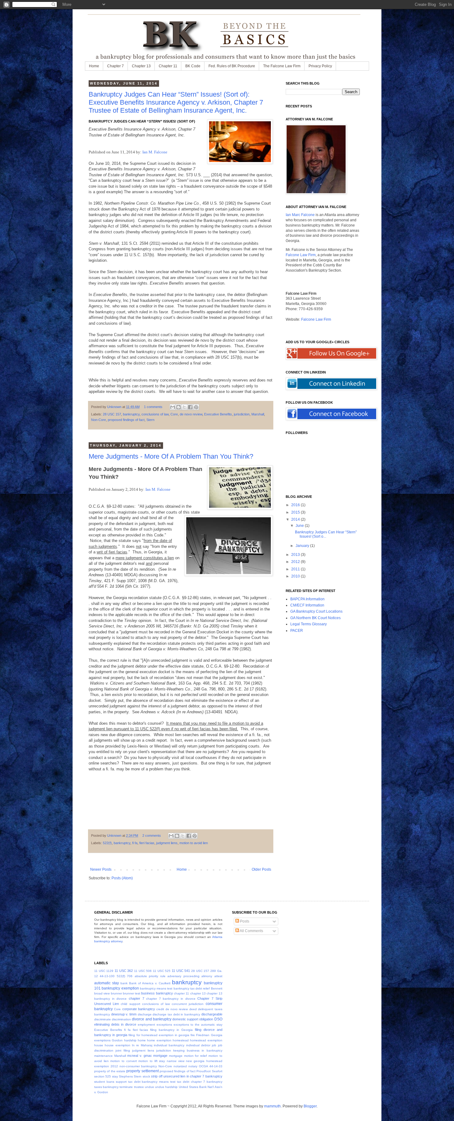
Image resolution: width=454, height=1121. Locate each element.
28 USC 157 (112, 414)
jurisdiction (242, 414)
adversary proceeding (183, 976)
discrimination (121, 1019)
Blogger (310, 1106)
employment (146, 1024)
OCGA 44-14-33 (210, 1066)
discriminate (102, 1019)
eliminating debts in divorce (115, 1024)
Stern (150, 420)
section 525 (102, 1076)
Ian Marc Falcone (300, 215)
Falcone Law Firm (301, 255)
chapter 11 (181, 993)
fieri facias (146, 843)
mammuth (272, 1106)
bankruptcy (131, 414)
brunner (116, 993)
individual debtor (198, 1045)
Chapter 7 (115, 66)
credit (160, 1009)
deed (193, 1009)
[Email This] (173, 407)
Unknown (114, 407)
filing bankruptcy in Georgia (171, 1029)
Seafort (217, 1071)
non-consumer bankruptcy (138, 1066)
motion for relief (195, 1055)
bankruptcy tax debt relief (192, 988)
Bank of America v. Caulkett (149, 983)
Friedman (202, 1035)
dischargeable (211, 1014)
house (98, 1045)
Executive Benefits (218, 414)
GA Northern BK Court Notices (315, 618)
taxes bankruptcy (106, 1087)
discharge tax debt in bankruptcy (176, 1014)
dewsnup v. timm (124, 1014)
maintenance (103, 1055)
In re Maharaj (142, 1045)
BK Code (192, 66)
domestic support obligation (192, 1019)
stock (146, 1076)
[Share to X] (184, 407)
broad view (102, 993)
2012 (296, 562)
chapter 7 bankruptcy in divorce (170, 998)
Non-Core (98, 420)
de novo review (191, 414)
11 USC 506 (143, 971)
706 (129, 976)
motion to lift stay (151, 1061)
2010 (296, 576)
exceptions (164, 1024)
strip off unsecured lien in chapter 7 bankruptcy (186, 1076)
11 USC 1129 (103, 971)
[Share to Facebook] (190, 407)
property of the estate (109, 1071)
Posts (244, 921)
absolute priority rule (150, 976)
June (300, 525)
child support (130, 1004)
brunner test (131, 993)
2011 (296, 569)
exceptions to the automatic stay (198, 1024)
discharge (145, 1014)
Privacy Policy (320, 66)
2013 (296, 554)
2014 (296, 519)
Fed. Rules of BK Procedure (231, 66)
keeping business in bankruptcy (197, 1050)
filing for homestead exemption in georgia (158, 1035)
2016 (296, 505)
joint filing (123, 1050)
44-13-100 (107, 976)
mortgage (176, 1055)
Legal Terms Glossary (308, 624)
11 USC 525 (161, 971)
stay (115, 1076)
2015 (296, 512)
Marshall (257, 414)
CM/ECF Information (307, 605)
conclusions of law (155, 414)
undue (149, 1087)
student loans (104, 1081)
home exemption (159, 1040)
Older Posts (261, 869)
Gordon (117, 1040)
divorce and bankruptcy (151, 1019)
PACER (296, 630)
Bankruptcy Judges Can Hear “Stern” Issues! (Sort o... (326, 534)
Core (174, 414)
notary (192, 1066)
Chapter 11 (168, 66)
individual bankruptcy (169, 1045)
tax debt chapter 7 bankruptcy (199, 1081)
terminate (126, 1087)
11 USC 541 (181, 971)
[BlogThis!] (178, 407)
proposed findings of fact (126, 420)
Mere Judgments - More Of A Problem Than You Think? (171, 456)
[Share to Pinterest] (196, 407)
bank (124, 983)
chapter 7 (136, 998)
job (214, 1045)
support (121, 1081)
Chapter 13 (141, 66)
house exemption (117, 1045)
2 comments (151, 835)
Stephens (126, 1076)
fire (193, 1035)
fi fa (134, 843)
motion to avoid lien (193, 843)
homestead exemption (206, 1040)
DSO (218, 1019)
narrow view (175, 1061)
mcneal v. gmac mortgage (147, 1055)
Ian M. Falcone (154, 152)
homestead (181, 1040)
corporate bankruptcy (138, 1009)
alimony (206, 976)
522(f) (107, 843)
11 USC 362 (124, 971)
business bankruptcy (157, 993)
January (303, 546)
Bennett (216, 988)
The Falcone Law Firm (282, 66)
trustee (139, 1087)
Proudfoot (203, 1071)
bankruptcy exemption (120, 988)
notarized (180, 1066)
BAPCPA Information (307, 599)
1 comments (153, 407)
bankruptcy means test (156, 988)
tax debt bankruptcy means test (152, 1081)
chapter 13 (198, 993)
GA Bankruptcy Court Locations (316, 611)
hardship (130, 1040)
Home (94, 66)
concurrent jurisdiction (188, 1004)
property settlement (142, 1071)
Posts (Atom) (122, 878)
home (142, 1040)
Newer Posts (100, 869)
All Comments (251, 931)
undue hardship (166, 1087)
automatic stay (106, 983)
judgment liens (167, 843)
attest (218, 976)
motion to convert (123, 1061)
